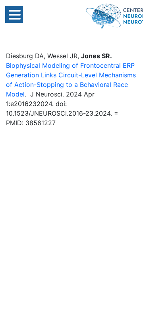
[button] (14, 14)
